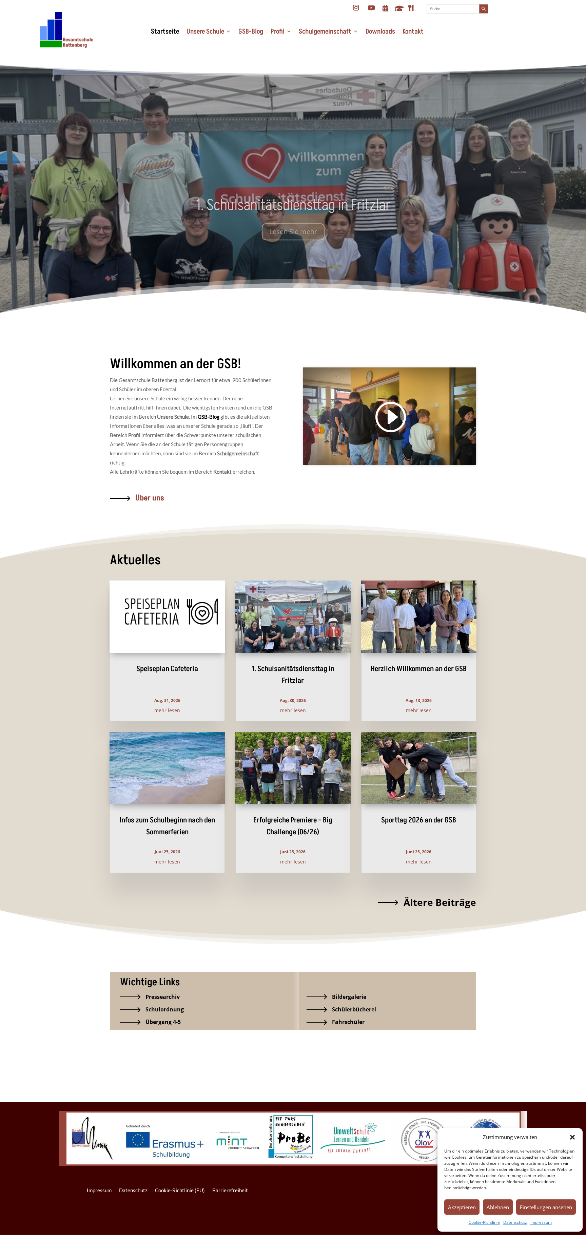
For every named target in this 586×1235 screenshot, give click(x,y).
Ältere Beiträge (440, 902)
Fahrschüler (348, 1022)
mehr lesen (167, 710)
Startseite (165, 31)
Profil (278, 31)
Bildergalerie (349, 997)
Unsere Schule (205, 31)
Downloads (380, 31)
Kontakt (413, 31)
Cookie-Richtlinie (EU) (180, 1190)
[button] (572, 1137)
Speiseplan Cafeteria (167, 669)
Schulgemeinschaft (325, 31)
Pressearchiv (162, 997)
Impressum (541, 1222)
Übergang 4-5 (163, 1022)
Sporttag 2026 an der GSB (418, 820)
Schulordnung (164, 1009)
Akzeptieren (462, 1207)
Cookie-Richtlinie (484, 1222)
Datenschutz (515, 1222)
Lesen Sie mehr (293, 228)
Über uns (149, 498)
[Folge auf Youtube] (371, 8)
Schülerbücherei (354, 1009)
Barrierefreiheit (230, 1190)
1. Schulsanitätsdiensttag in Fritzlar (293, 202)
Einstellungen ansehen (546, 1207)
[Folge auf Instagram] (356, 8)
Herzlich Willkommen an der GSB (419, 669)
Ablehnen (498, 1207)
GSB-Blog (250, 31)
